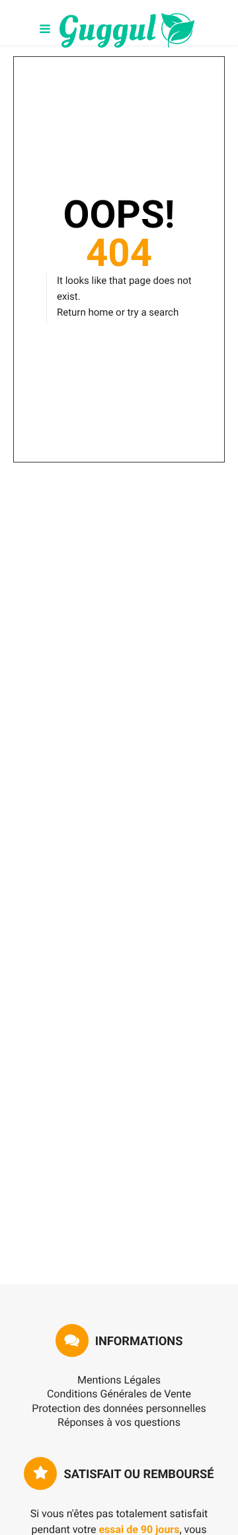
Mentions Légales (119, 1380)
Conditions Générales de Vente (119, 1393)
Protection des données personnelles (119, 1408)
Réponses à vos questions (119, 1422)
